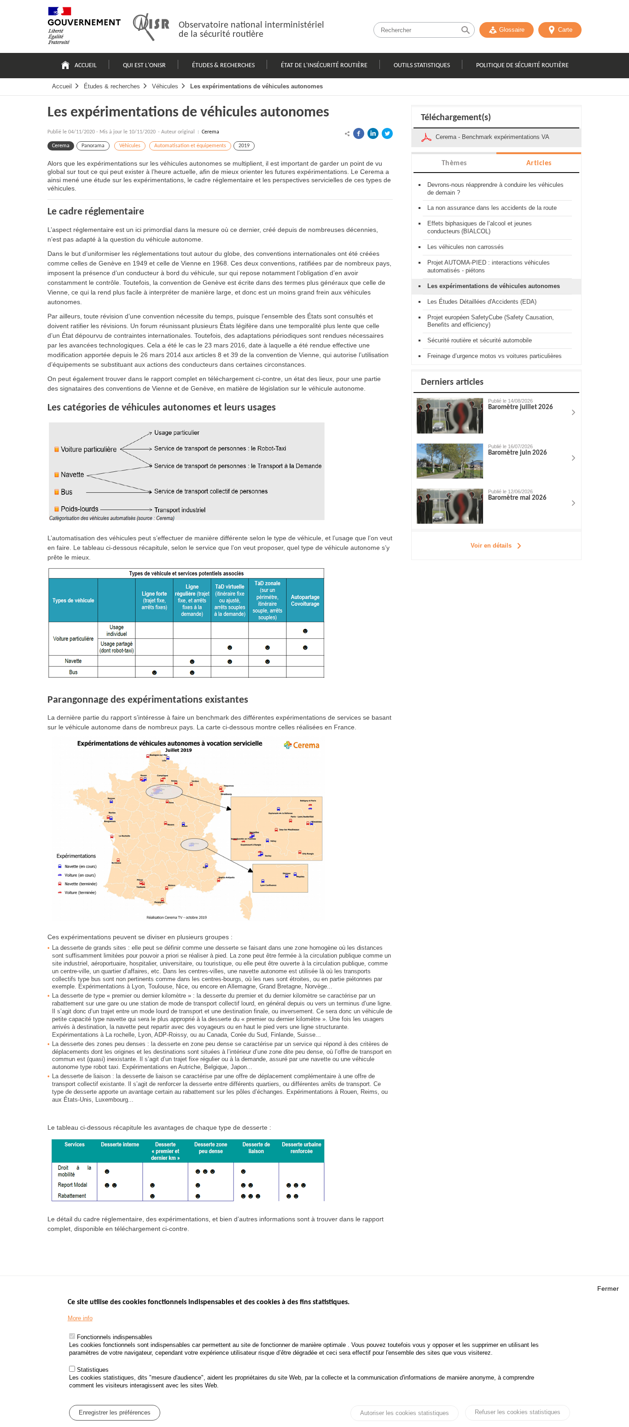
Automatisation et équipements (190, 146)
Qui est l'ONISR (144, 65)
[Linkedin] (373, 133)
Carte (565, 29)
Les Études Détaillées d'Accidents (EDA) (481, 301)
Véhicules (165, 86)
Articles (539, 163)
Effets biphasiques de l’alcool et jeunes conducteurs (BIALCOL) (479, 227)
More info (80, 1318)
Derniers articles (452, 382)
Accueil (86, 65)
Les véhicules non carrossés (465, 246)
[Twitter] (387, 133)
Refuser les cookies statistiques (517, 1412)
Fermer (608, 1288)
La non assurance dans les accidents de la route (492, 207)
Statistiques (93, 1370)
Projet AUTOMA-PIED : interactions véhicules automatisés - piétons (488, 266)
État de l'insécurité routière (324, 65)
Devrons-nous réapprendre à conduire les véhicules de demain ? (495, 188)
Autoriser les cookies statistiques (404, 1413)
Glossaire (511, 29)
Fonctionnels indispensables (114, 1337)
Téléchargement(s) (456, 117)
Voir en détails (491, 545)
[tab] (454, 162)
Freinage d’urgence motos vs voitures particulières (494, 355)
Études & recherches (223, 65)
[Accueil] (84, 27)
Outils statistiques (422, 65)
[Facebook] (358, 133)
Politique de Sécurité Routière (522, 65)
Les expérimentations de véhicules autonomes (256, 86)
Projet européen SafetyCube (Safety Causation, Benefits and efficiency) (490, 321)
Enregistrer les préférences (115, 1412)
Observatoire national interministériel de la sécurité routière (251, 30)
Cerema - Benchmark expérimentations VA (492, 136)
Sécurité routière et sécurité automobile (479, 340)
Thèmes (454, 163)
